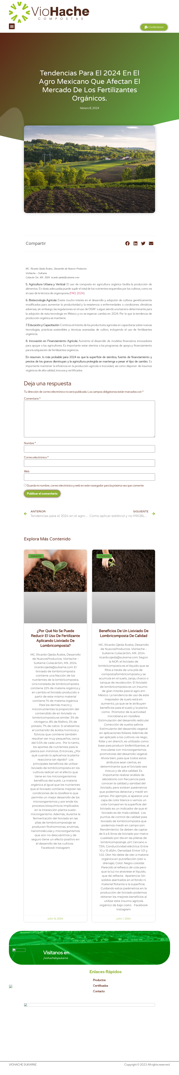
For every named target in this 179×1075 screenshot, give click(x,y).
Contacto (99, 991)
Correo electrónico (36, 457)
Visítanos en (56, 952)
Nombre (30, 443)
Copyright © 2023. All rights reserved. (147, 1064)
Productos (99, 980)
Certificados (100, 986)
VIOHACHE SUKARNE (23, 1064)
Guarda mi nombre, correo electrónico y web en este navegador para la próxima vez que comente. (85, 485)
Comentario (32, 398)
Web (26, 471)
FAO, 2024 (77, 293)
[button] (12, 26)
